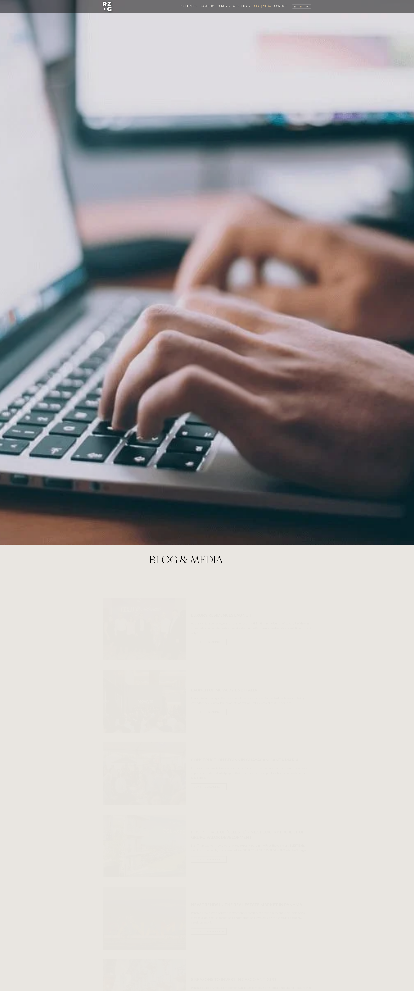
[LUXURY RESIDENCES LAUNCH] (144, 629)
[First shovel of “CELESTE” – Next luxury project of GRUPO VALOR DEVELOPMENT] (144, 846)
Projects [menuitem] (207, 6)
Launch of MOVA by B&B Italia (224, 689)
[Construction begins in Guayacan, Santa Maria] (144, 773)
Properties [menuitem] (188, 6)
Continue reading (209, 641)
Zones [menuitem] (222, 6)
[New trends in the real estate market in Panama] (144, 918)
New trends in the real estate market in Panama (246, 904)
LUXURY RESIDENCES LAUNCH (221, 615)
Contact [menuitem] (280, 6)
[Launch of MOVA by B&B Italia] (144, 701)
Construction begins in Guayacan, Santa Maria (245, 759)
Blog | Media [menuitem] (262, 6)
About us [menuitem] (240, 6)
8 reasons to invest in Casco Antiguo (233, 979)
